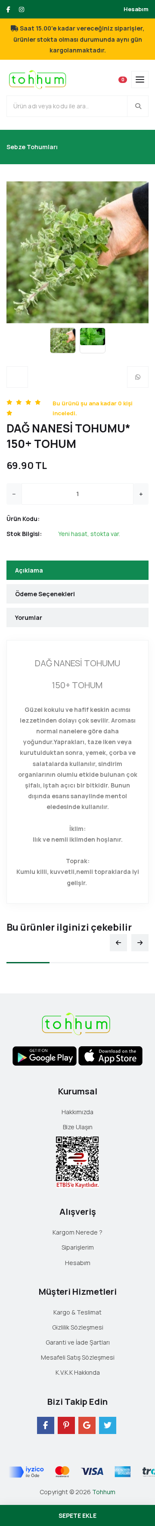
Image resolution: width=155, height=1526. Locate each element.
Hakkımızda (77, 1112)
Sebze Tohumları (32, 147)
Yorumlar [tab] (28, 617)
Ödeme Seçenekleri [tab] (45, 594)
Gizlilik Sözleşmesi (77, 1327)
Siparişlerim (78, 1247)
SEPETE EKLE (77, 1515)
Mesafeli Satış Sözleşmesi (78, 1357)
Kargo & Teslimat (77, 1312)
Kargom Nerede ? (77, 1232)
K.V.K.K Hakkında (78, 1372)
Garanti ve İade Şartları (78, 1342)
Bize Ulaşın (78, 1127)
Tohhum (103, 1492)
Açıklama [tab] (29, 570)
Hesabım (136, 9)
